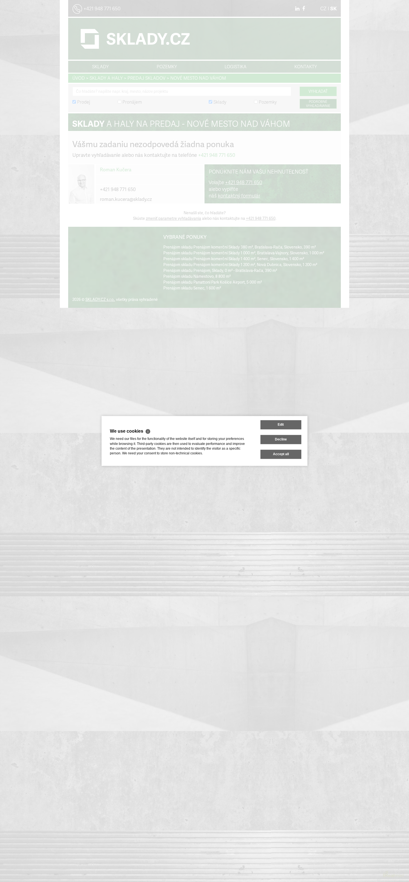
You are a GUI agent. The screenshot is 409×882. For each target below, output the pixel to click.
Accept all (281, 454)
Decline (281, 439)
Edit (281, 425)
